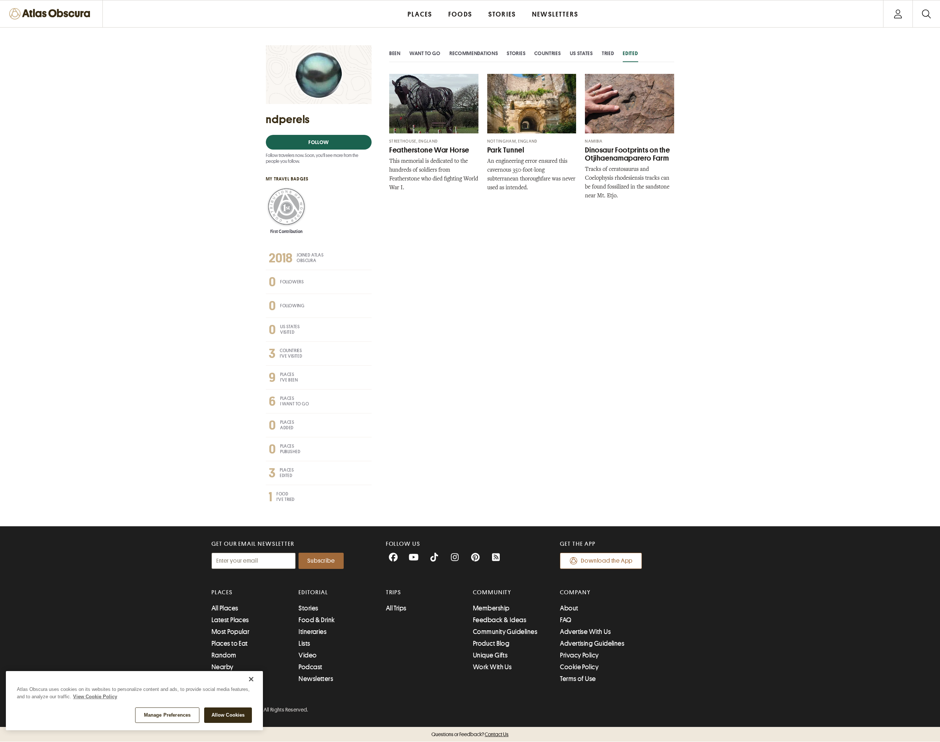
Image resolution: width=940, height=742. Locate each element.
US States (581, 53)
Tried (608, 53)
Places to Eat (230, 643)
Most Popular (230, 632)
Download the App (607, 561)
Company (575, 592)
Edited (630, 53)
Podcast (310, 667)
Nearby (223, 667)
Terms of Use (578, 679)
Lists (304, 643)
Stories (516, 53)
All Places (225, 608)
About (569, 608)
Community (492, 592)
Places (222, 592)
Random (224, 655)
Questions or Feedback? (470, 734)
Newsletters (316, 679)
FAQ (565, 620)
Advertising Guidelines (592, 643)
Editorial (313, 592)
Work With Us (492, 667)
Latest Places (230, 620)
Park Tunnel (505, 150)
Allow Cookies (228, 715)
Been (395, 53)
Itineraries (312, 632)
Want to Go (425, 53)
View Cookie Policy (95, 696)
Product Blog (491, 643)
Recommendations (473, 53)
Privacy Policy (579, 655)
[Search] (926, 14)
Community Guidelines (505, 632)
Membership (491, 608)
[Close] (251, 679)
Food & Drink (317, 620)
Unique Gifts (490, 655)
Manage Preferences (167, 715)
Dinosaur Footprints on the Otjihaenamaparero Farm (627, 154)
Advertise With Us (585, 632)
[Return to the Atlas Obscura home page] (51, 14)
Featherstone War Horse (429, 150)
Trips (394, 592)
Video (308, 655)
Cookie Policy (579, 667)
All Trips (396, 608)
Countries (547, 53)
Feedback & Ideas (499, 620)
